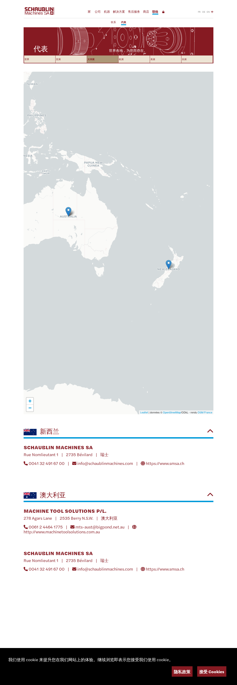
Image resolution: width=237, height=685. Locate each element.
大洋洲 (90, 59)
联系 (113, 22)
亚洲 (58, 59)
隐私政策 (182, 671)
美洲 (152, 59)
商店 (146, 11)
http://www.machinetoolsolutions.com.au (62, 531)
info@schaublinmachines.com (105, 463)
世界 (27, 59)
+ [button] (29, 401)
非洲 (184, 59)
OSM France (205, 412)
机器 (107, 11)
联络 (155, 11)
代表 (123, 22)
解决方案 (119, 11)
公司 (98, 11)
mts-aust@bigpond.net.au (100, 527)
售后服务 (134, 11)
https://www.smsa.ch (165, 463)
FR (199, 11)
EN (208, 11)
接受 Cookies (211, 671)
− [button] (29, 408)
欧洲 (121, 59)
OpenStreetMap (172, 412)
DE (203, 11)
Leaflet (144, 412)
